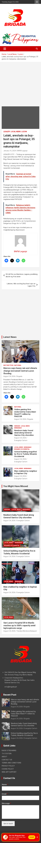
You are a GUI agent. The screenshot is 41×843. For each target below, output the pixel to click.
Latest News (10, 337)
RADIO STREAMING (9, 750)
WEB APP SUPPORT (9, 772)
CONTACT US (7, 760)
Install (32, 837)
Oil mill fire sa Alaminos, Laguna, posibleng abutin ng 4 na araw (21, 275)
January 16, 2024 (9, 151)
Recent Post (9, 694)
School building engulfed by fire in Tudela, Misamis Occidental (25, 454)
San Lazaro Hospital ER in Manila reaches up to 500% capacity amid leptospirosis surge (19, 625)
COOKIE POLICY (8, 769)
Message (6, 803)
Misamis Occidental (22, 449)
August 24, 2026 (9, 376)
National (17, 365)
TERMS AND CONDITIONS (11, 763)
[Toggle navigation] (5, 48)
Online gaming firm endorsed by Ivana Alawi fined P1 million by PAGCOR (25, 412)
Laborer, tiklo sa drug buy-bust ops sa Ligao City (21, 285)
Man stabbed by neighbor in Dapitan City (25, 472)
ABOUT (4, 757)
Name (5, 784)
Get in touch (8, 824)
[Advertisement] (20, 85)
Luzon (24, 131)
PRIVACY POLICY (8, 766)
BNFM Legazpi (22, 151)
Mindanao (18, 428)
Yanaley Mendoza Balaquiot (27, 631)
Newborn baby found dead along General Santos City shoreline (24, 432)
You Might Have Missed (15, 486)
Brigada (19, 376)
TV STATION (6, 754)
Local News (16, 131)
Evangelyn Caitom (20, 440)
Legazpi (6, 131)
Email (5, 794)
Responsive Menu (37, 2)
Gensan (17, 426)
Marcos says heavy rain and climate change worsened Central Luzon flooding (20, 371)
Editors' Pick (8, 365)
